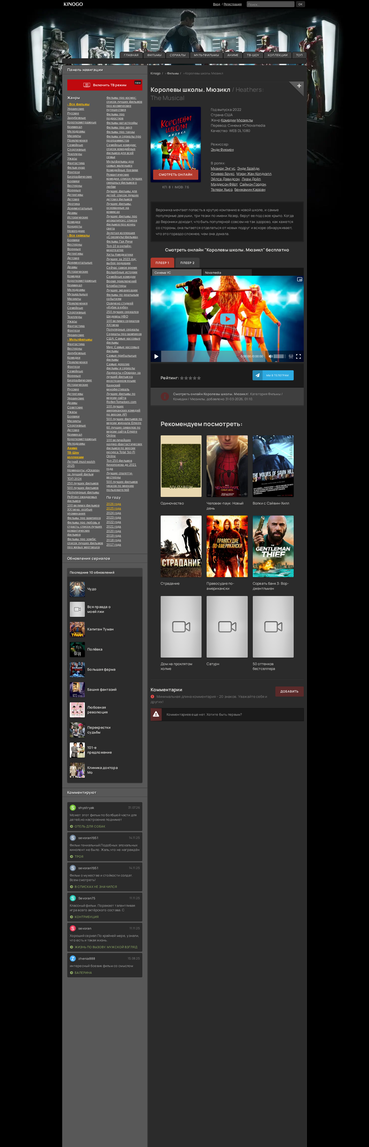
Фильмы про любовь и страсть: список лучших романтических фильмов (84, 528)
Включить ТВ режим (109, 85)
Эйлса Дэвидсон (225, 178)
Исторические (77, 217)
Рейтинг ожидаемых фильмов (82, 499)
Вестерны (74, 186)
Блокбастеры (116, 286)
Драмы (72, 213)
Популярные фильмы (83, 492)
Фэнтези (73, 172)
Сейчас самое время (121, 267)
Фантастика (76, 163)
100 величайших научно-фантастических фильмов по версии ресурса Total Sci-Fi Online (124, 448)
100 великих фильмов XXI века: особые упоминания (83, 509)
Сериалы (178, 55)
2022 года (113, 522)
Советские (75, 407)
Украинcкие (75, 109)
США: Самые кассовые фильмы (123, 340)
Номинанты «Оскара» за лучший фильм (83, 472)
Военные (74, 190)
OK (300, 4)
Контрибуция (87, 917)
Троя (79, 856)
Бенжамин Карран (249, 189)
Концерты (74, 226)
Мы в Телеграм (277, 375)
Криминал (74, 127)
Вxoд (216, 4)
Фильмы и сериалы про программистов (123, 138)
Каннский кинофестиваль (117, 387)
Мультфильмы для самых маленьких (120, 163)
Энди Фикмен (222, 149)
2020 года (113, 531)
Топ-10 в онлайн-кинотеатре (119, 248)
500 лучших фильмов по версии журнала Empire (124, 421)
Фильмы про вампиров (84, 518)
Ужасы (72, 158)
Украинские (75, 398)
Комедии (73, 222)
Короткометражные (81, 122)
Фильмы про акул (119, 127)
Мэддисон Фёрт (224, 184)
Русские (73, 113)
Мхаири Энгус (223, 168)
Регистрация (233, 4)
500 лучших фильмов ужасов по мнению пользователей (122, 486)
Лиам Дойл (251, 178)
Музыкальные (77, 294)
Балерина (83, 973)
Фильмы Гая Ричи (119, 241)
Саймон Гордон (253, 184)
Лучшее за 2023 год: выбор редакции (121, 261)
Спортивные (76, 149)
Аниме (232, 55)
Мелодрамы (76, 131)
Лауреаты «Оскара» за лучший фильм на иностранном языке (123, 377)
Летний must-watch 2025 (81, 464)
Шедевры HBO (117, 316)
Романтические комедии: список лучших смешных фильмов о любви (124, 181)
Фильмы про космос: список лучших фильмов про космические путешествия (124, 104)
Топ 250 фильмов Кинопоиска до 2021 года (121, 465)
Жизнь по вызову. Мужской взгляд (106, 947)
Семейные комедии (121, 277)
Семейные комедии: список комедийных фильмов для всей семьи (121, 151)
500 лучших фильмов (83, 488)
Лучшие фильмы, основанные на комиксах (119, 208)
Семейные (75, 145)
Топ (299, 55)
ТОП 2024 (74, 479)
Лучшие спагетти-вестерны (119, 475)
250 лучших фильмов (83, 483)
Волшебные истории (121, 272)
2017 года (113, 544)
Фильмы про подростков (115, 116)
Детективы (75, 195)
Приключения (77, 140)
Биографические (79, 176)
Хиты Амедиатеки (119, 254)
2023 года (113, 517)
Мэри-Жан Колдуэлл (253, 173)
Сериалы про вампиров (124, 334)
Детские (73, 199)
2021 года (113, 526)
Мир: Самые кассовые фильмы (122, 349)
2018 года (113, 540)
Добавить (289, 691)
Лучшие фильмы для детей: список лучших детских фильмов (122, 195)
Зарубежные (76, 118)
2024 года (113, 513)
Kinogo (156, 73)
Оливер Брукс (222, 173)
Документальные (80, 208)
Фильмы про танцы (120, 132)
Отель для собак (90, 826)
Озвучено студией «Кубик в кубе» (119, 305)
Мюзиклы (74, 136)
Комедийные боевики (122, 170)
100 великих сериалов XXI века (122, 323)
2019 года (113, 535)
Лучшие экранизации (122, 290)
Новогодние (76, 231)
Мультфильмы (206, 55)
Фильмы (154, 55)
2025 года (113, 508)
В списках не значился (96, 887)
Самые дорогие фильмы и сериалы (120, 366)
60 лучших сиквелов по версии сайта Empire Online (123, 431)
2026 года (113, 504)
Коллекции (278, 55)
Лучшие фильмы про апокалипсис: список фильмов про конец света (121, 222)
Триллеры (74, 154)
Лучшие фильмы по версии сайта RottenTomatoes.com (121, 398)
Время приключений (121, 281)
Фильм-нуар (76, 167)
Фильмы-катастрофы (122, 123)
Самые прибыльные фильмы (121, 357)
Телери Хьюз (221, 189)
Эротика (73, 204)
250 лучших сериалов (122, 312)
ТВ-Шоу (253, 55)
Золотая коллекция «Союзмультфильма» (122, 235)
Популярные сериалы (122, 329)
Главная (131, 55)
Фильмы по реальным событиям (122, 297)
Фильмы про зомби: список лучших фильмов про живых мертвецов (85, 543)
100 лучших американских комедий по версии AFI (123, 410)
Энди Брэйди (248, 168)
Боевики (73, 181)
